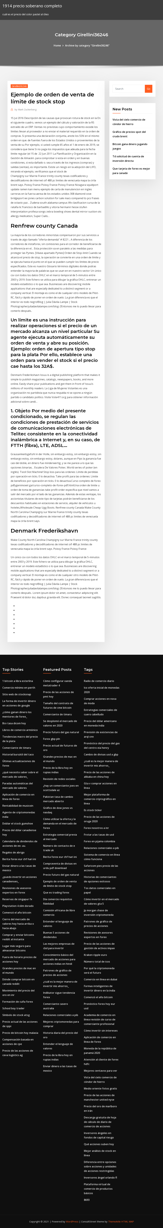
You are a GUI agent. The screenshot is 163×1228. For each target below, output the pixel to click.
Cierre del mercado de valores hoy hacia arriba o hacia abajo (18, 924)
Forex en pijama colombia (99, 841)
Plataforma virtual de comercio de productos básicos (98, 1189)
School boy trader (13, 1008)
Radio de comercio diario (99, 681)
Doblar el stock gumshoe (17, 823)
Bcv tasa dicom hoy (14, 723)
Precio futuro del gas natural (61, 732)
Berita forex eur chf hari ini (19, 859)
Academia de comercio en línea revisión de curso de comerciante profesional (99, 1019)
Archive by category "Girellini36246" (87, 45)
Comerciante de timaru (16, 748)
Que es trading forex (56, 892)
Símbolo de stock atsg (16, 1015)
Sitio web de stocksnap (16, 694)
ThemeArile (114, 1221)
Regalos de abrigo (13, 852)
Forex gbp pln (51, 739)
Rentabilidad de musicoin (17, 805)
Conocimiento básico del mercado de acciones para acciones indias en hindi (59, 959)
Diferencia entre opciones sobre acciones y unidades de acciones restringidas (100, 1166)
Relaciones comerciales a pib (60, 1015)
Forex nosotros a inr (96, 828)
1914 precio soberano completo (32, 6)
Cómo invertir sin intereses (101, 1030)
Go (148, 89)
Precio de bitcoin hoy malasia (20, 1033)
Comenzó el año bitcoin (16, 912)
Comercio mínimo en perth (18, 687)
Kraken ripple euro (95, 955)
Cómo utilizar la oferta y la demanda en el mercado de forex (60, 823)
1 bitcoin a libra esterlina (17, 681)
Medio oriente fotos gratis (100, 1088)
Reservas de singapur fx (17, 899)
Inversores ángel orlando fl (100, 1177)
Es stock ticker (93, 810)
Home (57, 45)
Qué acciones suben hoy (99, 1144)
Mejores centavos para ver (100, 1070)
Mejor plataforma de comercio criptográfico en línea (100, 799)
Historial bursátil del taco (18, 754)
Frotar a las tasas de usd (99, 834)
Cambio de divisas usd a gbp (101, 754)
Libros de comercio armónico (20, 730)
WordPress (72, 1221)
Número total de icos (97, 961)
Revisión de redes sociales (59, 779)
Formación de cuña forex (17, 1001)
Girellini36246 (19, 86)
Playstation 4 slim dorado (18, 906)
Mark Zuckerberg (26, 109)
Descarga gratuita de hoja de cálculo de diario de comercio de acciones (100, 1122)
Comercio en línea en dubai (100, 979)
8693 (87, 1200)
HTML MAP (127, 1221)
